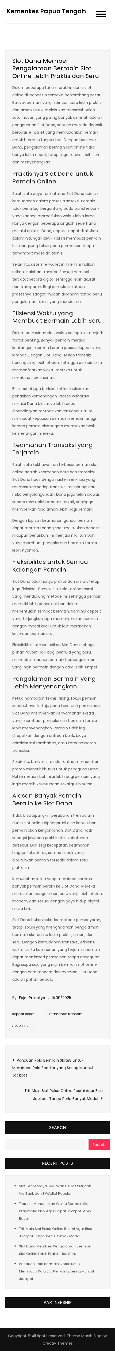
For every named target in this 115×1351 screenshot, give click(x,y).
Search (57, 1127)
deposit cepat (23, 1014)
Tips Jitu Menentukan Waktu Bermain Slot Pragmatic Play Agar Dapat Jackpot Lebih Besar (55, 1211)
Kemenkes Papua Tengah (46, 11)
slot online (20, 1025)
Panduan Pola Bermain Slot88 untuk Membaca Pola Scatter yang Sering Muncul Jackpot (52, 1068)
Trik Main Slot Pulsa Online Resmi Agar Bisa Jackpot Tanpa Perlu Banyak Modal (63, 1094)
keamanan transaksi (66, 1014)
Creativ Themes (58, 1343)
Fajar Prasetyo (32, 997)
